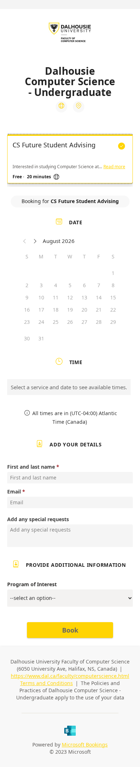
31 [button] (41, 338)
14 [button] (99, 297)
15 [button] (113, 297)
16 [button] (27, 309)
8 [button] (113, 285)
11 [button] (56, 297)
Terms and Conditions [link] (46, 683)
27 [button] (84, 321)
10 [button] (41, 297)
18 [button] (56, 309)
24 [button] (41, 321)
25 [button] (56, 321)
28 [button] (99, 321)
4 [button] (55, 285)
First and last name (31, 466)
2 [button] (26, 285)
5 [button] (70, 285)
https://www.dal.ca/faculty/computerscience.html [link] (70, 675)
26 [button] (70, 321)
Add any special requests (38, 519)
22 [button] (113, 309)
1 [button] (113, 273)
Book (70, 630)
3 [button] (41, 285)
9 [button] (26, 297)
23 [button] (27, 321)
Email (14, 491)
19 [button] (70, 309)
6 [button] (84, 285)
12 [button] (70, 297)
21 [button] (99, 309)
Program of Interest (32, 584)
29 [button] (113, 321)
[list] (70, 160)
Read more (114, 166)
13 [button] (84, 297)
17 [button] (41, 309)
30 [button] (27, 338)
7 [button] (98, 285)
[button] (25, 241)
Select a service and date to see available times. (69, 387)
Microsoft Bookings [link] (85, 744)
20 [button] (84, 309)
